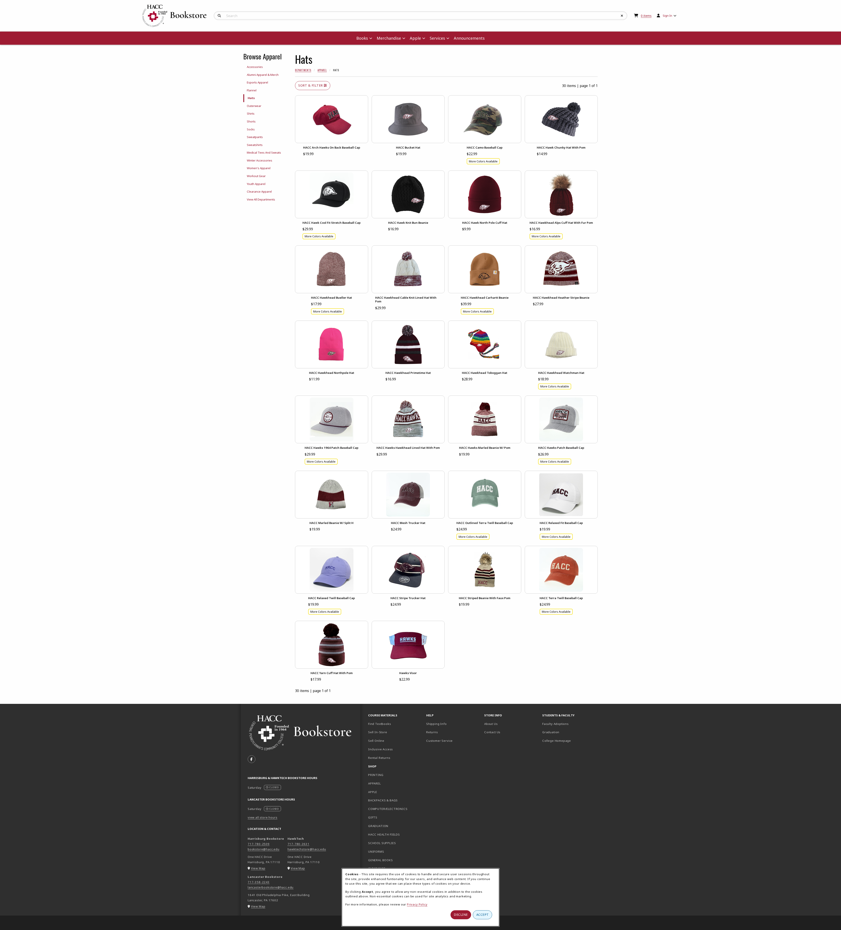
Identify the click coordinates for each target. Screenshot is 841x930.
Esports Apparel (257, 82)
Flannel (251, 90)
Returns (432, 732)
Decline (461, 914)
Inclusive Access (380, 749)
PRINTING (375, 775)
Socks (251, 129)
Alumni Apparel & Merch (263, 75)
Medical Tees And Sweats (264, 152)
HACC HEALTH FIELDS (384, 834)
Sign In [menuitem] (667, 16)
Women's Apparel (258, 168)
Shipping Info (436, 724)
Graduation (550, 732)
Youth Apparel (256, 184)
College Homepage (569, 740)
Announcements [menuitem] (469, 38)
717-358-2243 (259, 882)
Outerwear (254, 106)
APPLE (372, 792)
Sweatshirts (255, 145)
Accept (482, 914)
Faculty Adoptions (555, 724)
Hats (251, 98)
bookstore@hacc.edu (263, 849)
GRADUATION (378, 826)
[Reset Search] (622, 16)
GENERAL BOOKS (380, 860)
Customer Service (439, 741)
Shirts (250, 113)
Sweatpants (255, 137)
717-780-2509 (259, 844)
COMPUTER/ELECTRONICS (388, 809)
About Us (491, 724)
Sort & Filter (311, 85)
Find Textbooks (379, 724)
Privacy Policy (417, 904)
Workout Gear (256, 176)
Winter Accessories (259, 160)
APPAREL (374, 783)
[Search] (219, 16)
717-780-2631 (298, 844)
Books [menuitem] (362, 38)
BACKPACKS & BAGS (383, 800)
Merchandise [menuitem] (389, 38)
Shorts (251, 121)
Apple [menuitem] (415, 38)
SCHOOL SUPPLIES (382, 843)
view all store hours (262, 817)
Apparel (322, 70)
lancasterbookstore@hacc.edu (270, 887)
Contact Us (492, 732)
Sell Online (376, 741)
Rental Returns (379, 758)
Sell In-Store (377, 732)
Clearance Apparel (259, 191)
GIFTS (372, 817)
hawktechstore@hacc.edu (307, 849)
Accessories (255, 67)
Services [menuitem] (437, 38)
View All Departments (261, 199)
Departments (303, 70)
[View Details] (331, 119)
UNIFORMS (376, 852)
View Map (258, 868)
